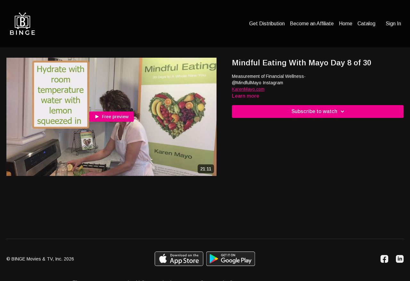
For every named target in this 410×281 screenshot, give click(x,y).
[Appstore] (178, 259)
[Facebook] (384, 259)
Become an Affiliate (312, 23)
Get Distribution (267, 23)
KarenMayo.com (248, 89)
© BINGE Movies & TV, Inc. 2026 (40, 259)
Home (345, 23)
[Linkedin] (400, 259)
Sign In (393, 23)
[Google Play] (230, 259)
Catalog (366, 23)
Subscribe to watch (314, 111)
